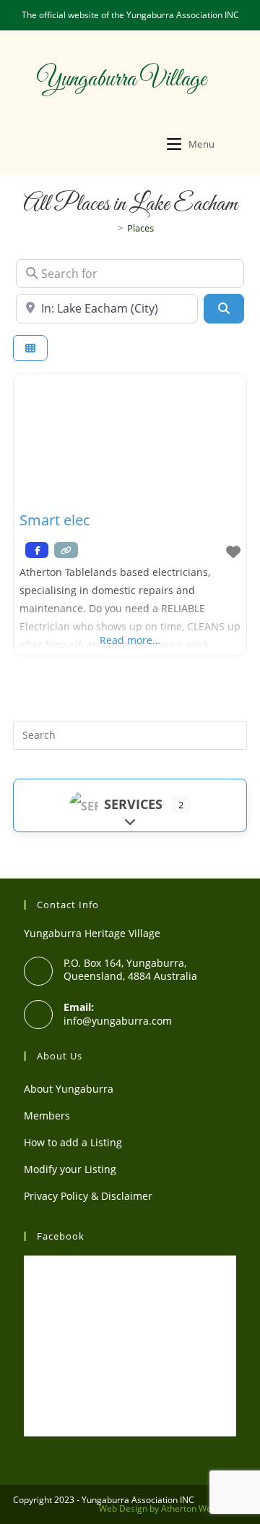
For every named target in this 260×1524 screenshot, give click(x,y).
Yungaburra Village (121, 80)
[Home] (109, 227)
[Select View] (30, 348)
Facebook (60, 1236)
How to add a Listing (73, 1142)
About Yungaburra (68, 1089)
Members (47, 1115)
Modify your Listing (70, 1169)
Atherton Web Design (204, 1508)
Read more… (130, 640)
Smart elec (55, 520)
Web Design (123, 1508)
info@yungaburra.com (118, 1021)
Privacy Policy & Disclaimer (88, 1196)
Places (140, 227)
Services (133, 804)
